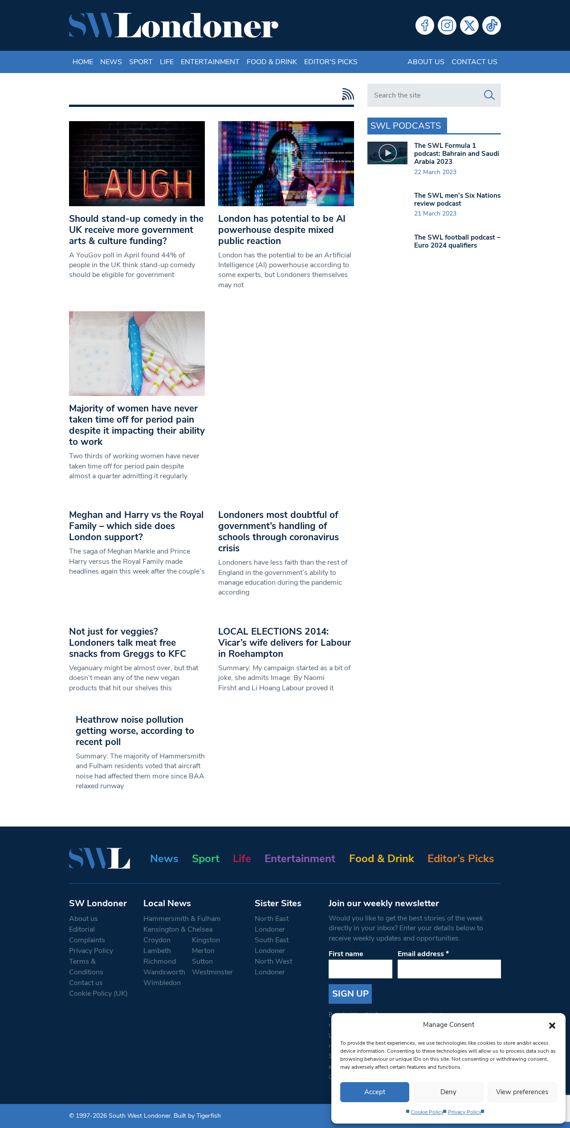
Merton (203, 951)
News (111, 62)
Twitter (469, 25)
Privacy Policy (464, 1112)
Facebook (424, 25)
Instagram (447, 25)
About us (425, 62)
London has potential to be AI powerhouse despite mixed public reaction (282, 229)
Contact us (474, 62)
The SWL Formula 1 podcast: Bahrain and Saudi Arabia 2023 (456, 153)
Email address (423, 953)
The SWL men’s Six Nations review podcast (457, 199)
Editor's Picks (331, 62)
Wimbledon (162, 983)
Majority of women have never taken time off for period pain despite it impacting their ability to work (137, 425)
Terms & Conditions (86, 967)
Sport (141, 62)
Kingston (206, 940)
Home (83, 62)
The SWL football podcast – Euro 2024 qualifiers (457, 241)
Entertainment (210, 62)
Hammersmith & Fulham (182, 919)
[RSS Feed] (346, 94)
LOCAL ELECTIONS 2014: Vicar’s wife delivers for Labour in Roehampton (284, 642)
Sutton (202, 961)
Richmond (159, 961)
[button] (552, 1024)
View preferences (522, 1091)
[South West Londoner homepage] (173, 25)
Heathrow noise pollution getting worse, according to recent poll (135, 730)
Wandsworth (164, 972)
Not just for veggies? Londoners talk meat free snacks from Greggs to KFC (127, 642)
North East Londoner (272, 924)
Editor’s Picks (461, 858)
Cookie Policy (427, 1112)
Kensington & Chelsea (177, 929)
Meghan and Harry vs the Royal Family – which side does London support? (136, 526)
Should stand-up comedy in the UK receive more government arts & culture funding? (136, 229)
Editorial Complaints (87, 934)
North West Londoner (273, 967)
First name (346, 953)
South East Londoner (272, 945)
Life (167, 62)
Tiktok (491, 25)
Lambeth (157, 951)
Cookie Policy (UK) (98, 993)
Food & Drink (272, 62)
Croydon (157, 940)
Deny (448, 1091)
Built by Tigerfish (197, 1116)
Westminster (212, 972)
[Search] (489, 95)
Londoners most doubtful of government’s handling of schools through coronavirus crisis (278, 531)
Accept (374, 1091)
